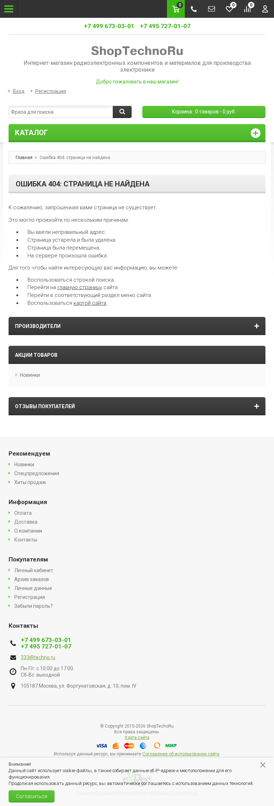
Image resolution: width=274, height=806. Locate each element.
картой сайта (89, 303)
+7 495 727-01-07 (165, 26)
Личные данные (33, 588)
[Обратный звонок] (194, 9)
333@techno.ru (38, 657)
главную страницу (79, 287)
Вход (19, 91)
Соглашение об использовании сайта (180, 753)
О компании (28, 531)
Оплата (23, 513)
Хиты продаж (30, 482)
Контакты (25, 540)
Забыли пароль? (33, 606)
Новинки (30, 375)
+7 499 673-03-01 (109, 26)
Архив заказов (31, 579)
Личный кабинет (33, 570)
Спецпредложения (36, 473)
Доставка (25, 522)
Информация (28, 501)
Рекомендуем (29, 453)
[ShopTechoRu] (137, 51)
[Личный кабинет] (265, 9)
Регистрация (50, 91)
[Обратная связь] (211, 9)
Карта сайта (137, 737)
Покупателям (28, 559)
